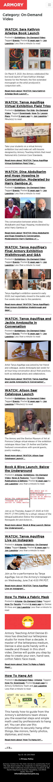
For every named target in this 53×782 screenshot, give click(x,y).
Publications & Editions (16, 481)
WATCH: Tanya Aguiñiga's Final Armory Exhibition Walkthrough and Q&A (26, 251)
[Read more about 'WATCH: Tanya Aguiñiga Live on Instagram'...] (28, 562)
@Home (18, 475)
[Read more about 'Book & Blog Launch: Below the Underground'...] (28, 497)
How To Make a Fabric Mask (27, 597)
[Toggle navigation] (49, 4)
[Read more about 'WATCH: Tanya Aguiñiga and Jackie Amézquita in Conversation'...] (28, 351)
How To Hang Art (18, 675)
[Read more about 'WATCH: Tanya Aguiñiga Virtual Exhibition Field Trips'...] (28, 133)
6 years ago (34, 334)
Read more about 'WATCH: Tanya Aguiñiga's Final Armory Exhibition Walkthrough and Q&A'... (27, 307)
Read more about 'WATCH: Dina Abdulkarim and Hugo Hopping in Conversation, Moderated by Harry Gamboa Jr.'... (27, 236)
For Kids (31, 110)
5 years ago (34, 41)
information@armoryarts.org (26, 774)
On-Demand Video (36, 38)
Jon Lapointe (40, 116)
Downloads (25, 113)
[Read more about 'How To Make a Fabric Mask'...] (28, 622)
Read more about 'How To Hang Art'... (24, 740)
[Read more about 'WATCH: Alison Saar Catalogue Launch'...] (28, 421)
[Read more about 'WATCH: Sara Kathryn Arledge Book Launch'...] (28, 59)
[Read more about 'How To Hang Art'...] (28, 700)
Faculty (17, 604)
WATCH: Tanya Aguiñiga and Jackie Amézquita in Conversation (28, 322)
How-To (36, 113)
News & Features (20, 478)
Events (16, 41)
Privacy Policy (27, 759)
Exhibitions (20, 38)
